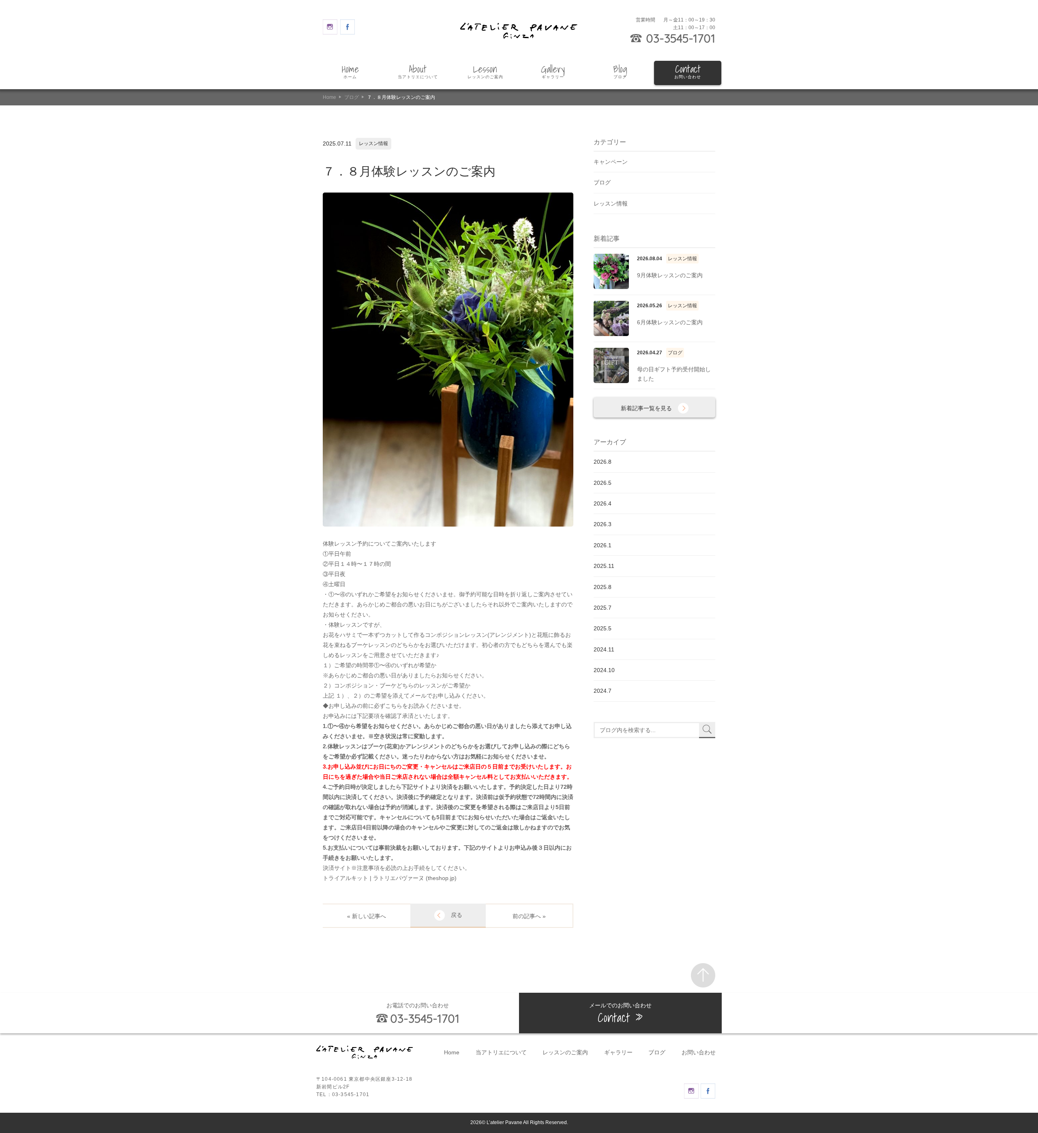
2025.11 (604, 566)
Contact (687, 72)
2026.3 (602, 524)
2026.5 (602, 483)
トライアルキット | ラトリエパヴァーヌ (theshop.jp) (390, 878)
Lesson (485, 72)
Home (350, 72)
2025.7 (602, 607)
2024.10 (604, 670)
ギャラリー (618, 1052)
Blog (620, 72)
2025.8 (602, 587)
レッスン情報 (611, 203)
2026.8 (602, 461)
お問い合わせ (699, 1052)
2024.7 (602, 691)
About (418, 72)
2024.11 (604, 649)
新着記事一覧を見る (646, 408)
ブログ (351, 97)
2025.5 (602, 628)
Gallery (553, 72)
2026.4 (602, 503)
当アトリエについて (501, 1052)
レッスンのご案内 (565, 1052)
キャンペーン (611, 161)
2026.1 (602, 545)
